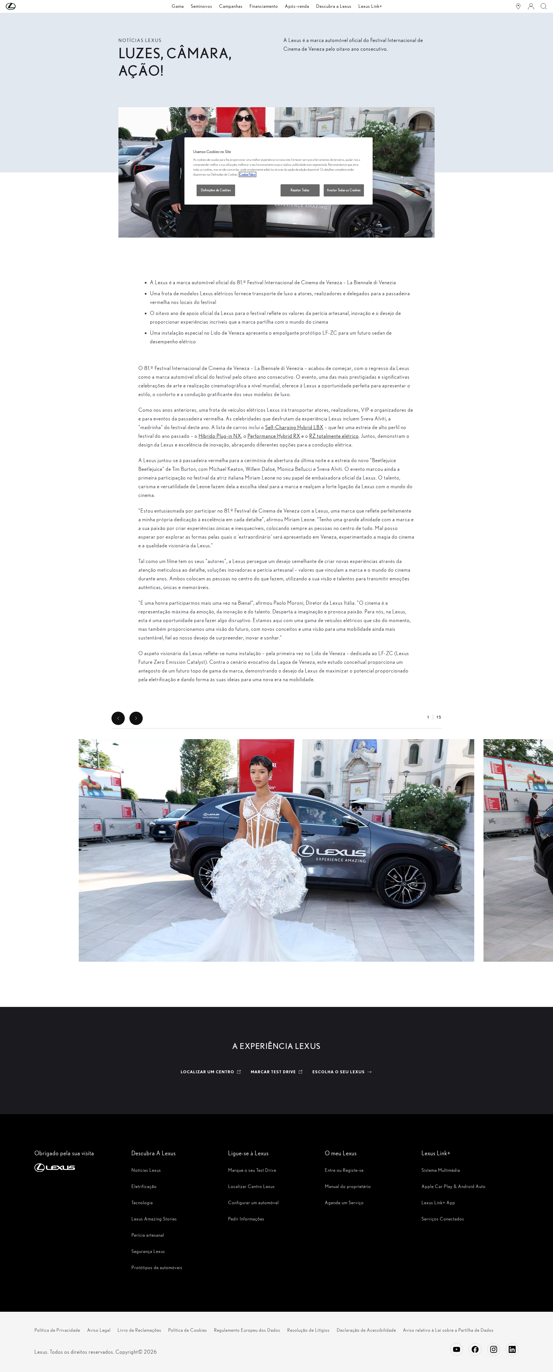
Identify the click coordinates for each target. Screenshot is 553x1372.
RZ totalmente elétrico (334, 436)
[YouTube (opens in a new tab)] (456, 1349)
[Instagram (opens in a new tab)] (493, 1349)
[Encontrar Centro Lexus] (518, 6)
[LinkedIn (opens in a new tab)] (512, 1349)
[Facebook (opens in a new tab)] (475, 1349)
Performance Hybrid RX (274, 436)
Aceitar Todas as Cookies (344, 190)
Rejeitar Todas (300, 190)
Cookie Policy (247, 174)
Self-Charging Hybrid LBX (294, 427)
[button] (22, 6)
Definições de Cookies (216, 190)
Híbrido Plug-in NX (220, 436)
